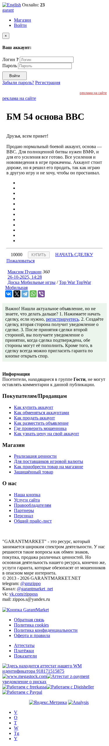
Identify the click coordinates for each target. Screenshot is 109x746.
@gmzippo (30, 583)
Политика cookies (31, 624)
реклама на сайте (93, 93)
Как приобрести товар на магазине (48, 466)
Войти (20, 25)
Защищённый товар (33, 471)
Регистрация (47, 82)
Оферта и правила (32, 635)
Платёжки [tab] (24, 650)
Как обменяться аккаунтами (41, 412)
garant (8, 10)
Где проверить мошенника (40, 428)
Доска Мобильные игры (32, 282)
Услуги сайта (27, 499)
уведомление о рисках (24, 681)
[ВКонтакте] (8, 293)
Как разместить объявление (41, 423)
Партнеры (24, 510)
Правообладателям (32, 505)
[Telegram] (25, 293)
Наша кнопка (27, 494)
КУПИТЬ (38, 255)
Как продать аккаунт (34, 417)
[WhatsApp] (33, 293)
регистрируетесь (62, 319)
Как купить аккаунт (33, 407)
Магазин (22, 20)
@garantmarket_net (35, 588)
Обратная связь (29, 619)
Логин (10, 59)
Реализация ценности (35, 456)
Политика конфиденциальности (46, 630)
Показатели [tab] (25, 655)
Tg (16, 733)
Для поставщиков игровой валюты (48, 461)
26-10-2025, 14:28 (25, 277)
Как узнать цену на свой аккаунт (46, 433)
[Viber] (41, 293)
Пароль (9, 65)
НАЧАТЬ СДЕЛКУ (74, 254)
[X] (16, 293)
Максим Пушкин (25, 271)
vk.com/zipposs (23, 593)
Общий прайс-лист (33, 520)
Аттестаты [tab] (24, 645)
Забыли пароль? (18, 82)
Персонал (23, 515)
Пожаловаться (20, 260)
